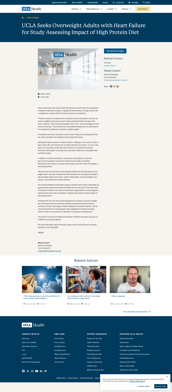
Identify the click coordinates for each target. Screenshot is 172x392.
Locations (110, 9)
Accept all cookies (161, 386)
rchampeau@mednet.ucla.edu (49, 251)
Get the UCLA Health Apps (31, 362)
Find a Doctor (143, 9)
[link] (111, 86)
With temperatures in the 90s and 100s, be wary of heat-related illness (41, 297)
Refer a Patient (77, 2)
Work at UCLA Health (127, 366)
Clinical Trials (59, 362)
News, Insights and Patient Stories (131, 346)
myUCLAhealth (92, 2)
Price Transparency (93, 358)
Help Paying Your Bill (94, 354)
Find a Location (59, 342)
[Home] (22, 17)
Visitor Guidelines (93, 342)
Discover (125, 9)
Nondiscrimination (86, 378)
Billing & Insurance (93, 350)
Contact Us (120, 2)
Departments (124, 342)
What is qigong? (118, 296)
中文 (23, 350)
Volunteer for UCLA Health (129, 370)
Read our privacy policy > (137, 381)
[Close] (167, 376)
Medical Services (60, 358)
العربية (24, 354)
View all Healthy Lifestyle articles (135, 311)
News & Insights (33, 17)
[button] (59, 3)
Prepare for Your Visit (94, 338)
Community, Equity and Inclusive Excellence (135, 354)
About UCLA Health (126, 338)
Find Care (74, 9)
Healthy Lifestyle (109, 66)
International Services (29, 346)
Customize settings (143, 386)
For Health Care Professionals (130, 350)
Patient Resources (92, 9)
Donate (105, 2)
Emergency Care (60, 350)
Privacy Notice (73, 378)
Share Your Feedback (29, 342)
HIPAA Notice (61, 378)
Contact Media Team (127, 358)
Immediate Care (59, 346)
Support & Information (94, 362)
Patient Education (93, 346)
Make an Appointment (62, 354)
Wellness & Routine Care (95, 370)
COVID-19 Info (92, 366)
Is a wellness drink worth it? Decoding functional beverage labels (83, 297)
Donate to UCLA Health (128, 362)
